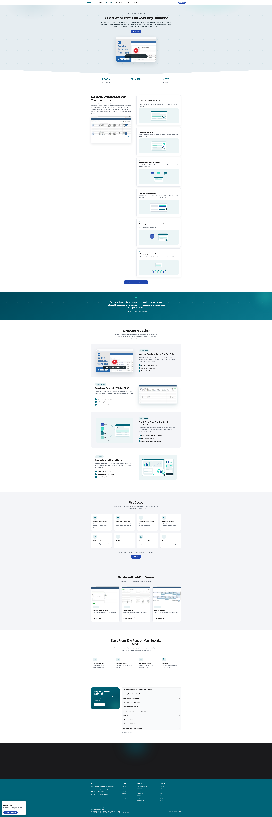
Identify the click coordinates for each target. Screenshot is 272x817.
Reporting (139, 788)
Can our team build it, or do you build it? (132, 728)
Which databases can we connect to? (132, 702)
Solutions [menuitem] (109, 2)
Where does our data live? (129, 723)
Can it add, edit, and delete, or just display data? (134, 711)
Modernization (140, 798)
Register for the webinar (10, 812)
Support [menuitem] (136, 2)
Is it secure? (126, 715)
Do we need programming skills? (131, 698)
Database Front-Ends (142, 786)
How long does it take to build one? (131, 694)
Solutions (133, 13)
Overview (124, 786)
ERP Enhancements (141, 795)
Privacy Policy (94, 807)
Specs (123, 795)
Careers (162, 795)
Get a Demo (182, 2)
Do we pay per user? (128, 719)
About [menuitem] (127, 2)
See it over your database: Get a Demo (136, 282)
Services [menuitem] (119, 2)
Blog (161, 793)
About (161, 791)
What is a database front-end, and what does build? (138, 689)
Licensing (124, 793)
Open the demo (97, 618)
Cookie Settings (109, 807)
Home (128, 13)
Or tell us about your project (142, 770)
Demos (123, 788)
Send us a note (99, 704)
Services (162, 788)
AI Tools (139, 791)
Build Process (125, 791)
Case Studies (163, 786)
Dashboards (140, 793)
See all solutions (140, 800)
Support (162, 800)
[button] (176, 3)
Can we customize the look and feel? (132, 706)
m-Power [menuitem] (100, 2)
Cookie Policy (101, 807)
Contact (162, 798)
